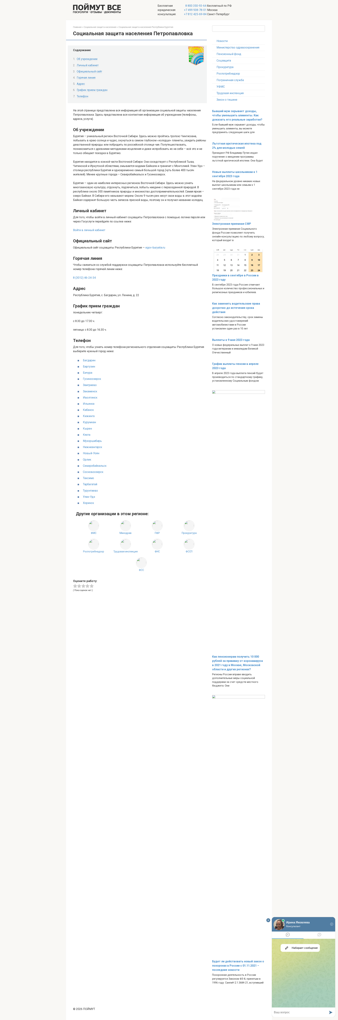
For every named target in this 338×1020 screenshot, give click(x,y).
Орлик (87, 459)
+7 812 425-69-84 (195, 14)
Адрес (81, 83)
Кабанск (88, 410)
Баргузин (89, 366)
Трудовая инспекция (230, 93)
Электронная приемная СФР (231, 223)
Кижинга (89, 416)
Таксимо (88, 478)
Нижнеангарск (92, 447)
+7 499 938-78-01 (195, 10)
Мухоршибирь (92, 441)
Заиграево (90, 385)
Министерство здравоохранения (238, 47)
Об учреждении (87, 59)
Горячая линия (86, 77)
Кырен (87, 428)
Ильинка (88, 403)
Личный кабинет (88, 65)
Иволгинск (90, 397)
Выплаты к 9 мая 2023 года (231, 340)
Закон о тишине (227, 99)
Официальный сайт (89, 71)
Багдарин (89, 360)
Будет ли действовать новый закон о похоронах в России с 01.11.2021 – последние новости (238, 966)
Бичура (87, 372)
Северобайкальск (95, 465)
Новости (222, 41)
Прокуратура (225, 67)
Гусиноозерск (92, 379)
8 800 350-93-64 (195, 5)
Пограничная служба (230, 80)
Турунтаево (90, 490)
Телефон (82, 96)
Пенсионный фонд (229, 54)
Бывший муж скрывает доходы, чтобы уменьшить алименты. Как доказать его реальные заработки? (237, 115)
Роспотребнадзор (228, 73)
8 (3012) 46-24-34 (84, 277)
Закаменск (90, 391)
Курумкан (89, 422)
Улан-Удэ (89, 496)
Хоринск (88, 503)
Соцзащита (224, 60)
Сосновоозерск (93, 472)
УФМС (221, 86)
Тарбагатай (90, 484)
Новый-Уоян (91, 453)
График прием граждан (92, 90)
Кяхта (86, 434)
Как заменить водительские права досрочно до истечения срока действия (236, 308)
